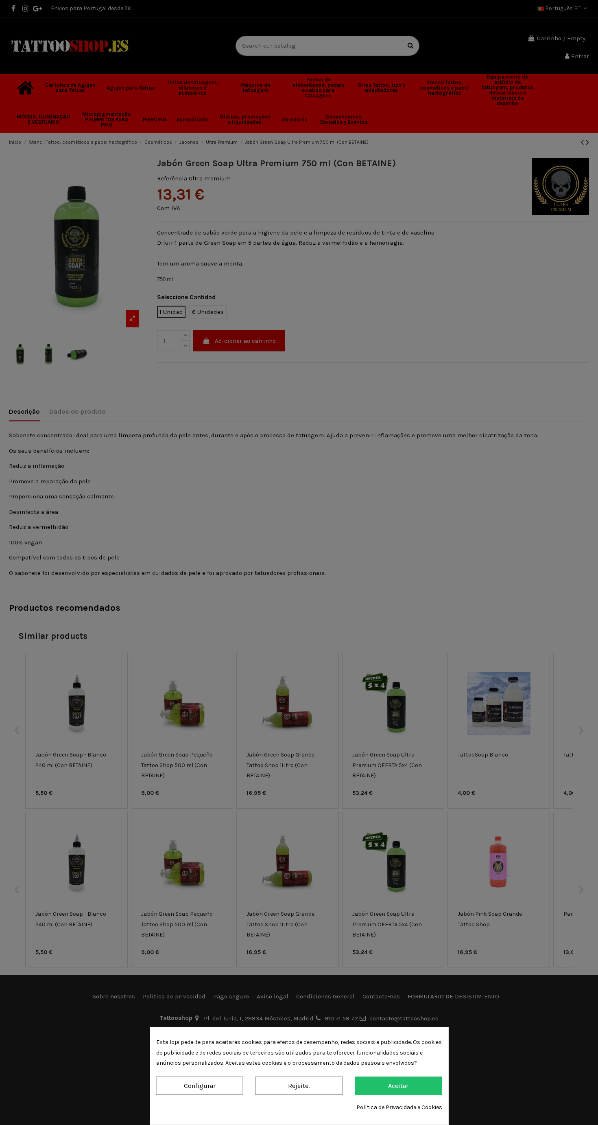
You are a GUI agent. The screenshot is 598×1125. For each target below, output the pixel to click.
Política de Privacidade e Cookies (399, 1107)
